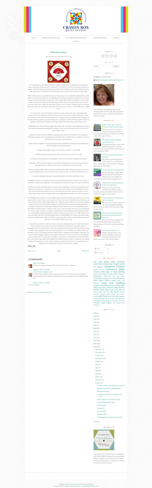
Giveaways (98, 276)
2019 (95, 325)
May (96, 371)
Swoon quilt (113, 301)
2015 (95, 337)
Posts (98, 249)
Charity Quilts (119, 264)
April (97, 374)
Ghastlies (121, 274)
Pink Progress (101, 405)
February (98, 380)
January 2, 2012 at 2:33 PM (41, 283)
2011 (95, 422)
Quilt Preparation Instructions (76, 38)
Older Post (85, 251)
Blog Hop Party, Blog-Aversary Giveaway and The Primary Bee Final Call (112, 215)
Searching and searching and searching (109, 417)
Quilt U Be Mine (113, 296)
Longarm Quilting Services (51, 38)
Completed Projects (114, 266)
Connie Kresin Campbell (41, 272)
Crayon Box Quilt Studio (75, 484)
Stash (103, 301)
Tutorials (76, 41)
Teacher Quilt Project (103, 303)
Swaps (108, 301)
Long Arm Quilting (113, 282)
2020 (95, 322)
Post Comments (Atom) (44, 292)
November (98, 352)
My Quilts (116, 38)
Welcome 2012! (58, 52)
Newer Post (32, 251)
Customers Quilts (115, 269)
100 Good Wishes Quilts (104, 262)
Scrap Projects (110, 298)
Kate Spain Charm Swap (105, 280)
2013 (95, 344)
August (97, 361)
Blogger (91, 484)
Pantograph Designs (100, 38)
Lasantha (77, 486)
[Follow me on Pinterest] (107, 56)
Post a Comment (33, 285)
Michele (51, 56)
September (99, 358)
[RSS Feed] (115, 56)
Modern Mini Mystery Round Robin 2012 (109, 288)
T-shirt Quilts (121, 300)
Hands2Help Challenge (101, 278)
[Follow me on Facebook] (103, 56)
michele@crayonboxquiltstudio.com (111, 80)
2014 (95, 340)
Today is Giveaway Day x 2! (110, 230)
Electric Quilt (98, 274)
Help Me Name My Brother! (106, 402)
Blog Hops (108, 264)
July (96, 364)
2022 (95, 316)
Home (33, 38)
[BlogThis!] (30, 246)
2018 (95, 328)
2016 (95, 334)
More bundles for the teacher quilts (108, 399)
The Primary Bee (119, 303)
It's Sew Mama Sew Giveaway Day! (113, 170)
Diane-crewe (37, 263)
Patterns (122, 292)
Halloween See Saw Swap (114, 276)
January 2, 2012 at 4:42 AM (41, 270)
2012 (95, 347)
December (98, 349)
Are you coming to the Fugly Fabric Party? (110, 385)
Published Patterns (99, 294)
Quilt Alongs (110, 294)
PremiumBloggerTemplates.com (89, 486)
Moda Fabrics (102, 288)
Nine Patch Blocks (103, 391)
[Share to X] (32, 246)
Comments (100, 253)
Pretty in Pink (101, 411)
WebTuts (61, 486)
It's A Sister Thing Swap (117, 278)
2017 (95, 331)
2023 (95, 313)
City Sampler (98, 267)
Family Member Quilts (110, 274)
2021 (95, 319)
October (98, 355)
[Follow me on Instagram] (111, 56)
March (97, 377)
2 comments (67, 56)
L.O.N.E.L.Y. (101, 408)
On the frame (113, 292)
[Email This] (28, 246)
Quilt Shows (103, 296)
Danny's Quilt (99, 272)
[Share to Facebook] (34, 246)
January (97, 383)
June (96, 368)
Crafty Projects (99, 269)
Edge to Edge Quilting (115, 272)
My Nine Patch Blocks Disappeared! (109, 388)
